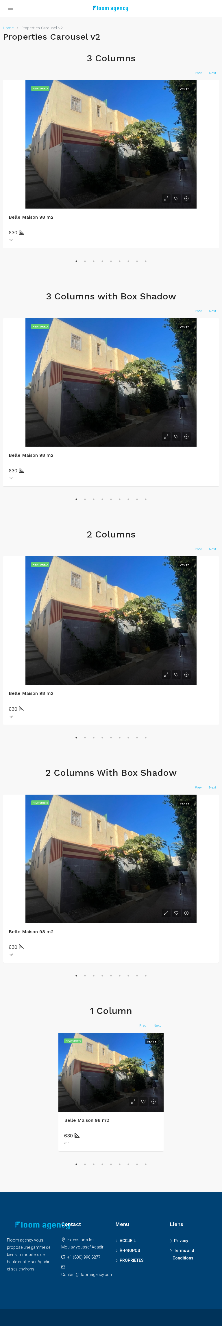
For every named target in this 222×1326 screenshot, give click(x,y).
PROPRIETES (132, 1260)
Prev (198, 73)
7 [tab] (128, 261)
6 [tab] (120, 261)
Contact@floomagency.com (87, 1274)
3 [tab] (94, 261)
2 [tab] (85, 261)
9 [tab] (146, 261)
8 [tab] (137, 261)
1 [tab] (76, 261)
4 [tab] (102, 261)
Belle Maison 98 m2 (31, 217)
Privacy (181, 1240)
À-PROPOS (130, 1250)
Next (212, 73)
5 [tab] (111, 261)
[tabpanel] (111, 1092)
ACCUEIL (128, 1240)
